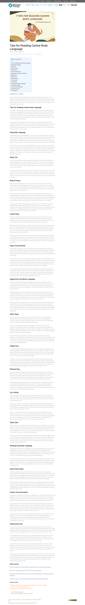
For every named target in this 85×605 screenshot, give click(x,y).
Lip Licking (14, 80)
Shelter (69, 5)
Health (37, 5)
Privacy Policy (48, 1)
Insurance (50, 5)
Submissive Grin (16, 88)
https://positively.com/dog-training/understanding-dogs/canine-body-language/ (29, 579)
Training (74, 5)
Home (37, 1)
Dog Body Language (16, 64)
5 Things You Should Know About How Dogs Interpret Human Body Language (28, 585)
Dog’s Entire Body (16, 85)
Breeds (33, 5)
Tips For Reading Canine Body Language (21, 63)
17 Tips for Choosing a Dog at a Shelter (19, 587)
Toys (42, 5)
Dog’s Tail (14, 66)
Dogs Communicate (16, 71)
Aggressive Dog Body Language (19, 73)
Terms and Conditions (57, 1)
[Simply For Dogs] (14, 5)
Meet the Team (72, 1)
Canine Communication (17, 87)
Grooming (56, 5)
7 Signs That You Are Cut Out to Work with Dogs (21, 588)
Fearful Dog (14, 69)
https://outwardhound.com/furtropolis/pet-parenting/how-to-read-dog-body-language (30, 567)
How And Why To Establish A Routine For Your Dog (21, 593)
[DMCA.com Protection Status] (72, 600)
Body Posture (15, 68)
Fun (61, 5)
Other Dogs (14, 75)
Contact (42, 1)
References (14, 90)
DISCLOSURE (33, 54)
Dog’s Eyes (14, 81)
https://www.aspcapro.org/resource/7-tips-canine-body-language (25, 570)
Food (45, 5)
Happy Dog (14, 76)
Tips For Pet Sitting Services (17, 592)
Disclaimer (66, 1)
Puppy (64, 5)
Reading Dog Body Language (19, 83)
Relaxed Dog (15, 78)
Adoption (28, 5)
